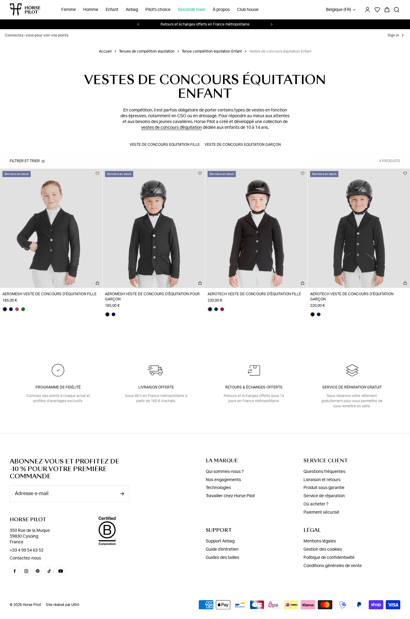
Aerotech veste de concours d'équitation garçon (351, 296)
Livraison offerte (156, 387)
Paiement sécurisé (321, 512)
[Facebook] (14, 571)
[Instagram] (26, 571)
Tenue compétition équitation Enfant (212, 51)
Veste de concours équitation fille (165, 144)
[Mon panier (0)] (387, 9)
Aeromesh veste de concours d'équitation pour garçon (152, 296)
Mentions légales (319, 541)
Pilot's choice (158, 10)
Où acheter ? (315, 504)
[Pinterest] (37, 571)
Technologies (218, 488)
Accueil (105, 51)
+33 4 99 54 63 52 (26, 550)
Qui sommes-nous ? (225, 472)
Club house (248, 10)
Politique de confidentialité (328, 558)
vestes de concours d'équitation (171, 127)
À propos (221, 10)
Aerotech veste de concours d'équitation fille (254, 294)
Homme (90, 10)
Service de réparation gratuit (352, 387)
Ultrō (75, 605)
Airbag (132, 10)
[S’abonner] (122, 494)
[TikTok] (49, 571)
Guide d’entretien (222, 549)
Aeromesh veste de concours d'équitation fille (49, 294)
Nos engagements (223, 479)
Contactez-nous (25, 558)
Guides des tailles (222, 558)
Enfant (112, 10)
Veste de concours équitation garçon (243, 144)
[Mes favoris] (97, 173)
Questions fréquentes (324, 472)
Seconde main (191, 10)
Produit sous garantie (323, 488)
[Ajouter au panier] (97, 283)
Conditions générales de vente (332, 566)
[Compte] (367, 9)
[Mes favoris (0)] (377, 9)
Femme (68, 10)
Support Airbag (220, 541)
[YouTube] (61, 571)
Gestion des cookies (322, 549)
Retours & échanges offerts (254, 387)
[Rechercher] (396, 9)
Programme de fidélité (58, 387)
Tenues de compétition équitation (147, 51)
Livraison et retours (322, 479)
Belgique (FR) (338, 10)
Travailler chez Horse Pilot (230, 496)
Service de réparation (324, 496)
